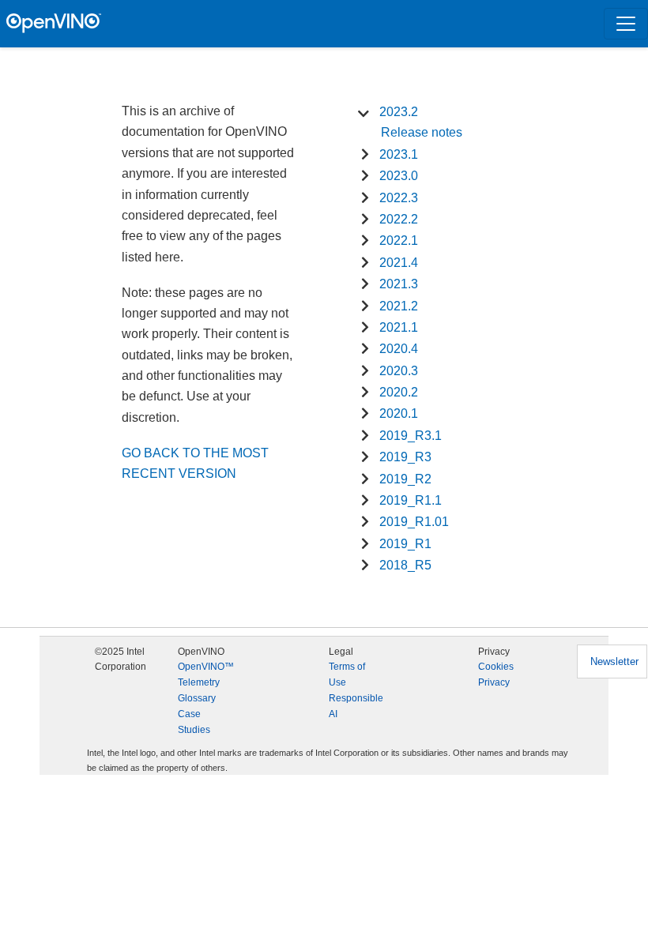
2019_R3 (405, 457)
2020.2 (398, 392)
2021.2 (398, 306)
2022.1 (398, 240)
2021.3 (398, 284)
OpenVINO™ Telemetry (206, 674)
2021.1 (398, 327)
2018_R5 (405, 565)
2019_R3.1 (410, 435)
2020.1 (398, 413)
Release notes (421, 132)
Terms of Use (347, 674)
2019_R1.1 (410, 500)
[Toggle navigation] (626, 23)
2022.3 (398, 198)
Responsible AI (356, 706)
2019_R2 (405, 479)
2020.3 (398, 371)
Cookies (496, 666)
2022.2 (398, 219)
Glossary (197, 698)
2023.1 (398, 154)
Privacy (494, 682)
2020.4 (398, 348)
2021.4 (398, 262)
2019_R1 (405, 544)
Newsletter (614, 661)
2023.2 (398, 111)
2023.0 (398, 175)
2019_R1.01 (414, 521)
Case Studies (194, 721)
